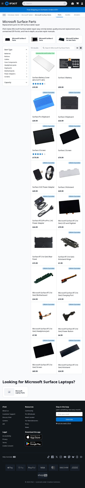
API (3, 424)
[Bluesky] (73, 457)
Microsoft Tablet (27, 15)
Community (29, 411)
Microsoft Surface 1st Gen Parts (72, 39)
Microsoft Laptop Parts (20, 392)
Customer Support (8, 414)
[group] (79, 48)
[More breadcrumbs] (4, 15)
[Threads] (77, 457)
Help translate (7, 457)
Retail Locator (30, 417)
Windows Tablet (13, 15)
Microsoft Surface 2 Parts (46, 39)
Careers (5, 421)
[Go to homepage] (12, 3)
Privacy (4, 439)
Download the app (32, 432)
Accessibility (6, 436)
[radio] (77, 48)
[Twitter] (56, 457)
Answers (77, 15)
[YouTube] (65, 457)
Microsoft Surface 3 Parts (19, 39)
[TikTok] (48, 457)
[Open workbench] (72, 3)
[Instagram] (61, 457)
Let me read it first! (64, 423)
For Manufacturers (31, 421)
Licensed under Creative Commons (48, 482)
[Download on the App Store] (33, 437)
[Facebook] (52, 457)
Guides (67, 15)
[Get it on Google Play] (33, 443)
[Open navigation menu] (2, 3)
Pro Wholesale (30, 414)
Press (27, 424)
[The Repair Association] (81, 457)
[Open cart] (77, 3)
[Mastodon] (69, 457)
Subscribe (69, 419)
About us (5, 411)
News (27, 427)
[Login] (82, 3)
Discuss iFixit (6, 417)
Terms (4, 443)
